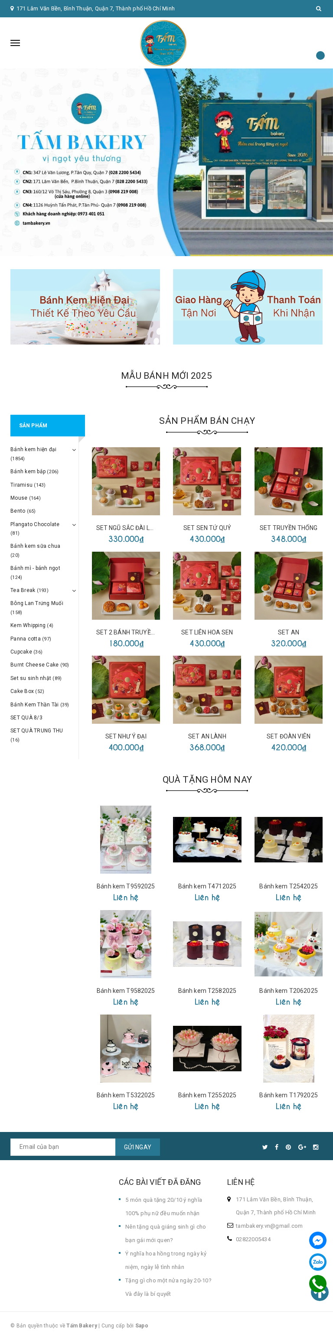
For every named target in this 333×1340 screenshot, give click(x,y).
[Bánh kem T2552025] (207, 1049)
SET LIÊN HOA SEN (207, 632)
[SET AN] (289, 586)
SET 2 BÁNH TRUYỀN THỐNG (136, 632)
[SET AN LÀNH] (207, 690)
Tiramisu (28, 485)
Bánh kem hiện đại (33, 453)
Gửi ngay (137, 1147)
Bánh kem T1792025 (288, 1095)
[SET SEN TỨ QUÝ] (207, 481)
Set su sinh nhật (36, 678)
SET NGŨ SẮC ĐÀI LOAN (129, 527)
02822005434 (253, 1239)
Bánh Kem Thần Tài (39, 705)
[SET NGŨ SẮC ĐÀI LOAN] (126, 481)
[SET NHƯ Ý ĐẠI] (126, 690)
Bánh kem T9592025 (126, 886)
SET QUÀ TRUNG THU (36, 735)
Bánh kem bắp (34, 471)
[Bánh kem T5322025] (126, 1049)
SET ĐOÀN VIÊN (288, 736)
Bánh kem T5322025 (126, 1095)
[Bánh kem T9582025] (126, 944)
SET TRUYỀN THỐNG (288, 527)
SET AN (288, 632)
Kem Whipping (31, 625)
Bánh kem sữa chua (35, 550)
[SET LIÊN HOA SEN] (207, 586)
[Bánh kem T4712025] (207, 840)
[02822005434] (318, 1283)
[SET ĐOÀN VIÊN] (289, 690)
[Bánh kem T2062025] (289, 944)
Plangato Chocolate (35, 528)
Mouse (25, 498)
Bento (23, 511)
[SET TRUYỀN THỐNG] (289, 481)
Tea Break (29, 590)
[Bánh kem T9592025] (126, 840)
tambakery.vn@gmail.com (269, 1226)
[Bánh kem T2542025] (289, 840)
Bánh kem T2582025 (207, 990)
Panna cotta (30, 639)
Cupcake (26, 652)
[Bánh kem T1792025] (289, 1049)
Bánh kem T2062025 (288, 990)
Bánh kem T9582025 (126, 990)
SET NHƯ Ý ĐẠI (126, 736)
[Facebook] (317, 1240)
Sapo (141, 1326)
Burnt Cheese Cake (39, 665)
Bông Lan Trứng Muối (36, 607)
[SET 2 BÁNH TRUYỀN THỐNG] (126, 586)
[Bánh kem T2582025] (207, 944)
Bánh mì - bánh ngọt (35, 572)
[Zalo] (317, 1262)
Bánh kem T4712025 (207, 886)
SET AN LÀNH (207, 736)
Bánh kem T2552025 (207, 1095)
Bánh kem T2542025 (288, 886)
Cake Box (27, 691)
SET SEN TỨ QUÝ (207, 527)
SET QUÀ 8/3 (26, 718)
